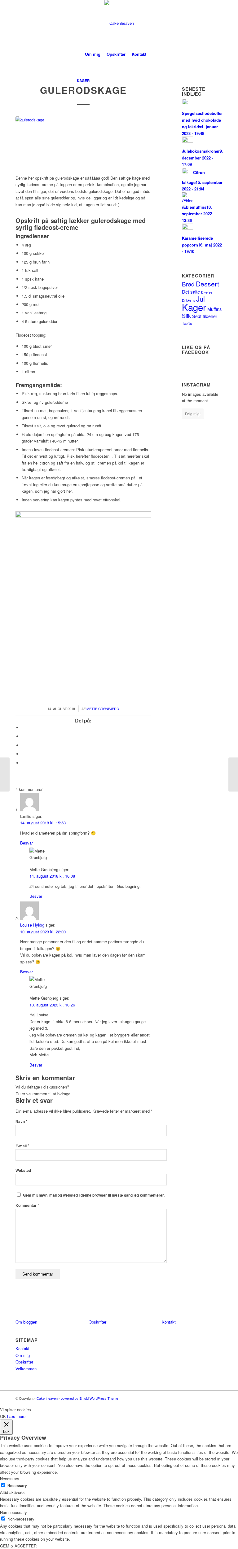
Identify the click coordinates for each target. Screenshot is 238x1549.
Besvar (26, 843)
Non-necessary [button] (13, 1512)
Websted (23, 1170)
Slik (186, 316)
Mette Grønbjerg (102, 708)
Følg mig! (193, 413)
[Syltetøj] (233, 774)
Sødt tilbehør (204, 316)
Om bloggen (26, 1322)
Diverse (206, 292)
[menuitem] (93, 54)
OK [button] (3, 1416)
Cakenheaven (47, 1398)
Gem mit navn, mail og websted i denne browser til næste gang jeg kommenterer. (94, 1195)
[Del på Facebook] (23, 728)
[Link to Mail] (218, 23)
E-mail (22, 1146)
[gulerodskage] (83, 142)
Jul (200, 298)
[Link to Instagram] (208, 23)
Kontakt (22, 1348)
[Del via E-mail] (23, 763)
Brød (188, 284)
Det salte (191, 291)
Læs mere (16, 1416)
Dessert (207, 283)
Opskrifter (24, 1362)
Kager (83, 80)
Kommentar (27, 1205)
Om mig (22, 1355)
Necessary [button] (9, 1478)
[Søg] (152, 54)
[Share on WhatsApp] (23, 745)
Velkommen (26, 1369)
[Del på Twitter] (23, 736)
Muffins (214, 309)
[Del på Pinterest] (23, 754)
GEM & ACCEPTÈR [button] (18, 1546)
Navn (21, 1121)
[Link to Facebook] (199, 23)
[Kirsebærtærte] (5, 774)
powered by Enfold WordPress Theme (89, 1398)
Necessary (17, 1485)
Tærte (187, 323)
